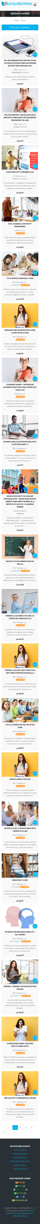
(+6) (18, 285)
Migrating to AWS (20, 880)
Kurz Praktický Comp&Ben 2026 (20, 172)
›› (15, 1132)
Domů (16, 20)
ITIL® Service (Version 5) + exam (20, 278)
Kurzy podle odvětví (20, 1154)
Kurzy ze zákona (20, 1150)
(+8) (18, 571)
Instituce (24, 1216)
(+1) (26, 179)
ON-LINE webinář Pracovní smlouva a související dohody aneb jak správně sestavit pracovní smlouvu (20, 63)
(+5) (19, 996)
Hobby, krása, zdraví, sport (20, 1161)
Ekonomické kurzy (20, 1157)
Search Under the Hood (20, 779)
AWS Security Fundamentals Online (20, 1098)
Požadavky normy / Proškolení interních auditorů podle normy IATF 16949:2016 (20, 387)
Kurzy (23, 20)
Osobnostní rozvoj (20, 1169)
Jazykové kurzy (20, 1165)
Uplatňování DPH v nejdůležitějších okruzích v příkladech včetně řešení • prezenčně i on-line (20, 117)
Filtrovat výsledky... (20, 27)
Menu (25, 5)
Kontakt (18, 1213)
